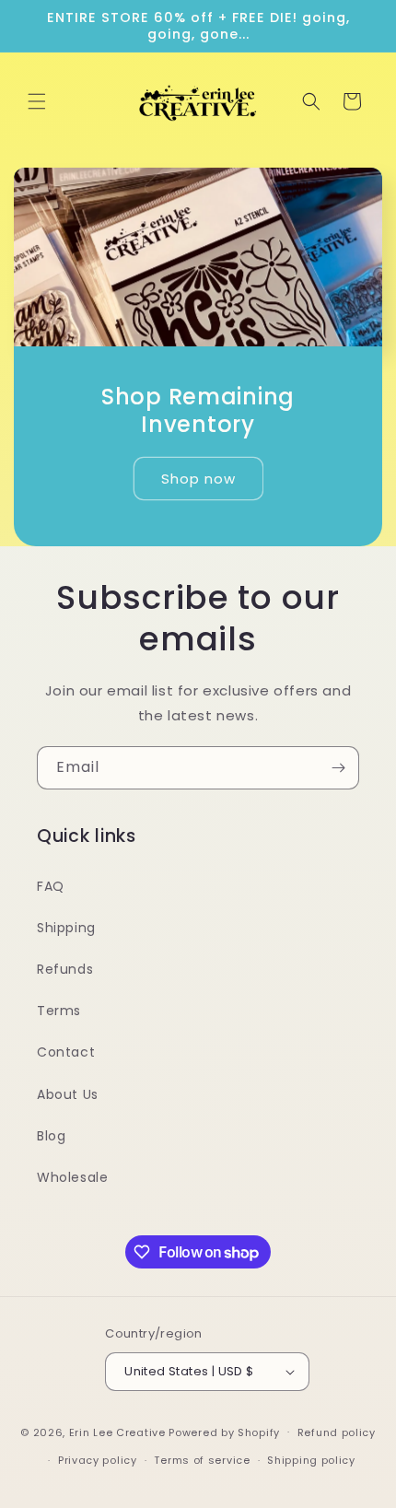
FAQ (50, 886)
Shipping (66, 927)
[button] (37, 101)
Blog (51, 1136)
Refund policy (336, 1432)
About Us (68, 1094)
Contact (66, 1052)
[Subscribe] (338, 767)
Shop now (198, 477)
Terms (59, 1010)
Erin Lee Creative (117, 1431)
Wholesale (72, 1177)
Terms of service (202, 1460)
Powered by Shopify (224, 1431)
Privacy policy (97, 1460)
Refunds (65, 969)
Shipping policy (311, 1460)
